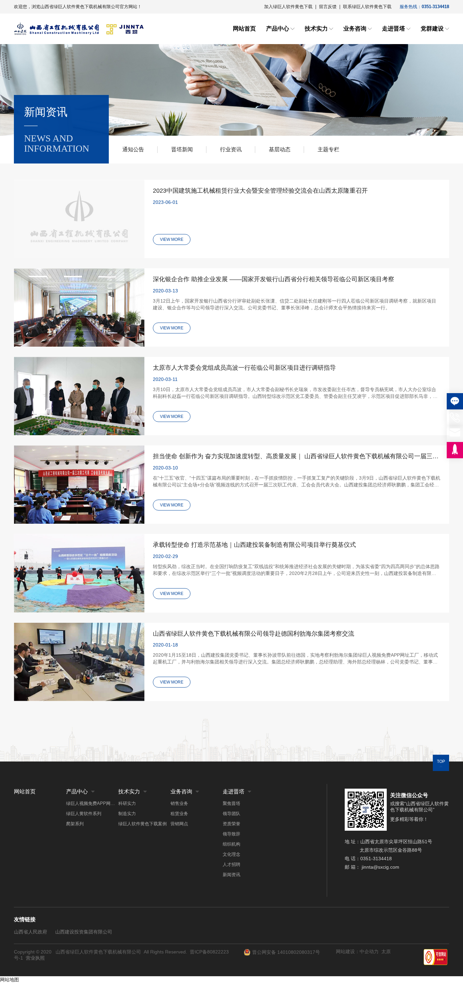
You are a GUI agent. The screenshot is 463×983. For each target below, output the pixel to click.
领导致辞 (231, 833)
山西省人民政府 (30, 931)
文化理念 (231, 854)
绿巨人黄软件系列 (83, 813)
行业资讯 (231, 149)
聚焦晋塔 (231, 803)
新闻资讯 (231, 874)
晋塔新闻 (182, 149)
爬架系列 (75, 823)
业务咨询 (354, 28)
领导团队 (231, 813)
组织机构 (231, 844)
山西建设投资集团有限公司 (83, 931)
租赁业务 (179, 813)
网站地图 (9, 979)
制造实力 (127, 813)
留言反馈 (328, 6)
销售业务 (179, 803)
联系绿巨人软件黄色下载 (367, 6)
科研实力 (127, 803)
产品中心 (277, 28)
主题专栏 (328, 149)
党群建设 (432, 28)
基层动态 (279, 149)
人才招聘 (231, 864)
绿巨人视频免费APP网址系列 (92, 803)
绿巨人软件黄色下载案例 (142, 823)
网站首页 (244, 28)
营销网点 (179, 823)
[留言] (455, 401)
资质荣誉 (231, 823)
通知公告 (133, 149)
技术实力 (316, 28)
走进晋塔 (393, 28)
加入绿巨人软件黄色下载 (288, 6)
